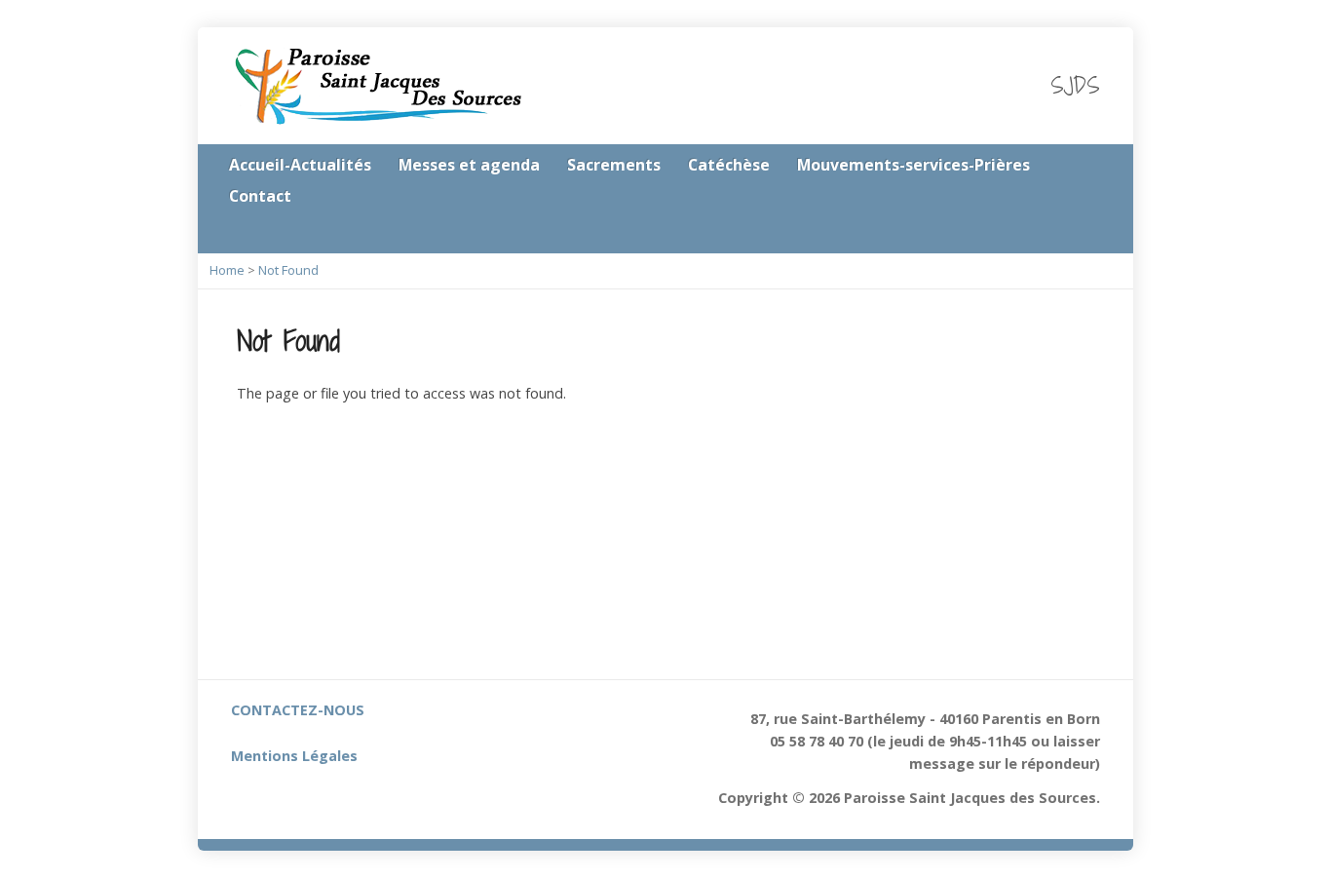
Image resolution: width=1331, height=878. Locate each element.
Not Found (288, 270)
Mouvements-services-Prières (913, 164)
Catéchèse (729, 164)
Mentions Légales (294, 755)
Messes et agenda (469, 164)
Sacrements (614, 164)
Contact (260, 196)
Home (227, 270)
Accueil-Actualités (300, 164)
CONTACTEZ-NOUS (297, 710)
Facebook (1093, 231)
